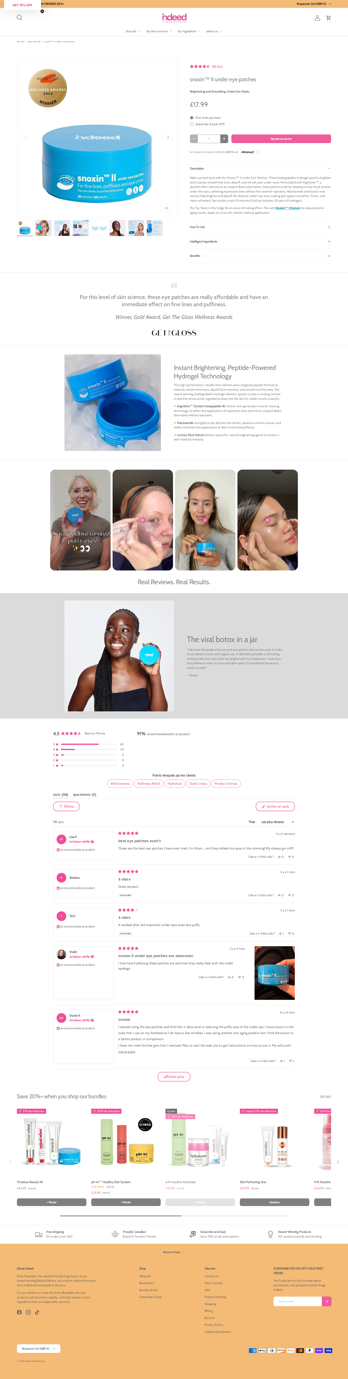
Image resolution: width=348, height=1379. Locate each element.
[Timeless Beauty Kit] (51, 1141)
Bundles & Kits (148, 1290)
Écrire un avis (278, 807)
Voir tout (325, 1096)
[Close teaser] (42, 11)
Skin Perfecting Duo (253, 1182)
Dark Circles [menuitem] (198, 784)
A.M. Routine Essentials (181, 1182)
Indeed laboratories (35, 1361)
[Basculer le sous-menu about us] (221, 31)
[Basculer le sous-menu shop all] (139, 31)
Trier (252, 822)
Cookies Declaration (218, 1332)
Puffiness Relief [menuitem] (149, 784)
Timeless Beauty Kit (30, 1182)
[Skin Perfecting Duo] (274, 1141)
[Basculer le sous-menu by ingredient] (199, 31)
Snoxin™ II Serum (288, 208)
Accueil (20, 42)
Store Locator (214, 1283)
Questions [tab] (84, 795)
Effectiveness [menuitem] (120, 784)
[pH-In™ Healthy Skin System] (126, 1141)
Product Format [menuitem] (226, 784)
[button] (328, 18)
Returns (210, 1318)
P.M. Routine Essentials (329, 1182)
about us (212, 31)
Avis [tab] (60, 795)
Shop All (144, 1276)
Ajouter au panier (281, 138)
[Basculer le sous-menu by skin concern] (170, 31)
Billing (209, 1311)
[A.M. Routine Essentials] (200, 1141)
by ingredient (187, 31)
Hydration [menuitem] (175, 784)
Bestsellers (146, 1283)
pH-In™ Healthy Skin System (111, 1182)
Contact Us (212, 1276)
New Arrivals (34, 42)
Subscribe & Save (150, 1297)
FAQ (207, 1290)
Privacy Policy (214, 1325)
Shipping (210, 1304)
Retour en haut (172, 1252)
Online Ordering (215, 1297)
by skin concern (157, 31)
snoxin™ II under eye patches (59, 42)
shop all (131, 31)
